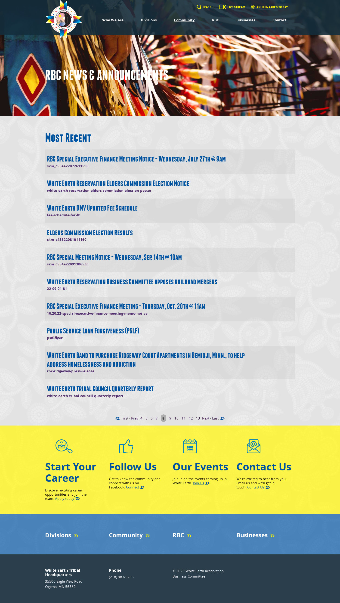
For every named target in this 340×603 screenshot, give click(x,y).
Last (215, 418)
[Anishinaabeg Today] (253, 7)
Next (205, 418)
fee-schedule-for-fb (63, 215)
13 (198, 418)
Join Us (198, 483)
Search (208, 7)
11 (184, 418)
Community (184, 20)
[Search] (199, 7)
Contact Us (255, 487)
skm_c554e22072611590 (68, 166)
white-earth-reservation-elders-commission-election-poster (99, 190)
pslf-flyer (55, 338)
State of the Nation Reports (190, 543)
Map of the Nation (120, 543)
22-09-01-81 (57, 288)
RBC (215, 20)
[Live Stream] (222, 7)
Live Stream (236, 7)
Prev (134, 418)
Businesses (245, 20)
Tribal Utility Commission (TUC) (65, 543)
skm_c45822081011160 (67, 239)
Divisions (149, 20)
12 (191, 418)
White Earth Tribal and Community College (263, 543)
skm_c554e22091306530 (68, 264)
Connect (132, 487)
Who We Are (113, 20)
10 (176, 418)
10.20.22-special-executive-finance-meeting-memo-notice (97, 313)
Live (175, 543)
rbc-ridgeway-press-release (70, 371)
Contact (279, 20)
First (124, 418)
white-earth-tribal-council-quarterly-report (85, 395)
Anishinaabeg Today (272, 7)
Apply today (64, 498)
